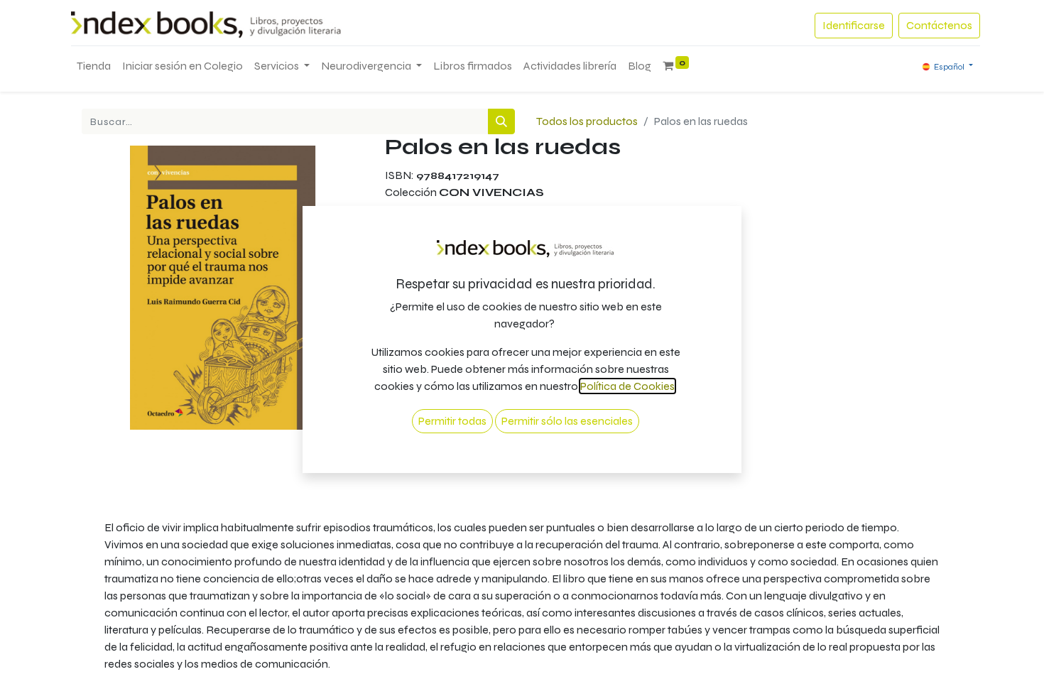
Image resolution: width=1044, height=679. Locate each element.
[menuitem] (93, 66)
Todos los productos (587, 121)
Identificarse (853, 25)
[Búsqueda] (501, 121)
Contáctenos (939, 25)
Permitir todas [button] (452, 421)
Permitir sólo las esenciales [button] (567, 421)
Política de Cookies (627, 386)
